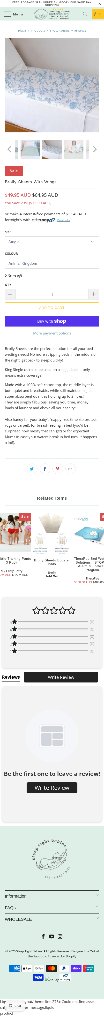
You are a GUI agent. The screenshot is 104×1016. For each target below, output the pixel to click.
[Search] (86, 14)
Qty (8, 284)
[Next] (94, 85)
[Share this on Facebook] (45, 469)
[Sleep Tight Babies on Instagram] (60, 936)
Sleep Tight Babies (29, 951)
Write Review (61, 677)
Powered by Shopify (62, 956)
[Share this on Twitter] (32, 469)
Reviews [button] (11, 677)
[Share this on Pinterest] (57, 469)
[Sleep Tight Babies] (52, 13)
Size (8, 232)
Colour (11, 253)
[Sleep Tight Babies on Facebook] (43, 936)
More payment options (52, 333)
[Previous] (10, 85)
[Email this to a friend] (70, 469)
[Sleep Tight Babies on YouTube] (51, 936)
